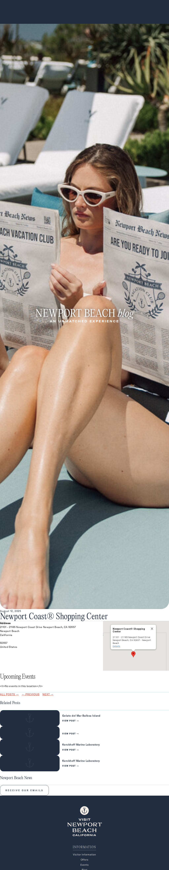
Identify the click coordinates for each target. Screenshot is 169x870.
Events (84, 864)
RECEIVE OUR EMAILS (24, 790)
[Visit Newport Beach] (84, 835)
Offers (84, 859)
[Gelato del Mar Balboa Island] (84, 718)
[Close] (152, 629)
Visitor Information (84, 854)
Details (116, 646)
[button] (133, 654)
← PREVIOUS (31, 694)
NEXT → (47, 694)
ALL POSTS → (9, 694)
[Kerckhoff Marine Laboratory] (84, 747)
